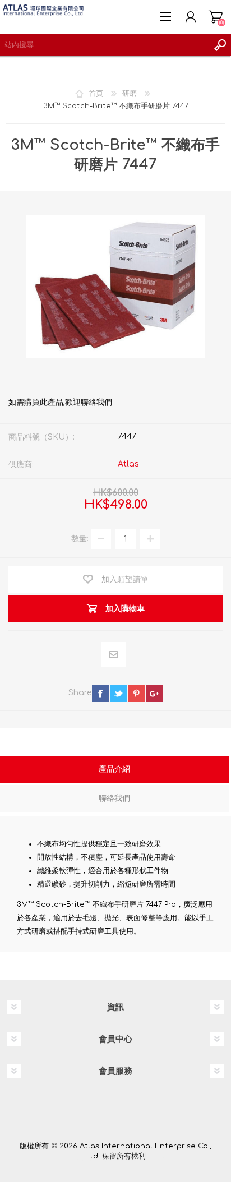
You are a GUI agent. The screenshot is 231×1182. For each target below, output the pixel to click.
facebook (100, 693)
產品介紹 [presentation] (114, 769)
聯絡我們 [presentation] (114, 798)
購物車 (215, 16)
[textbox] (104, 45)
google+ (154, 693)
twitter (118, 693)
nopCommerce (138, 1158)
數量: (80, 538)
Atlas (128, 464)
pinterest (136, 693)
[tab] (114, 770)
